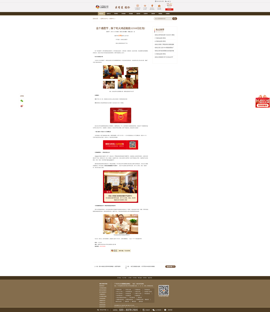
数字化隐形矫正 (102, 292)
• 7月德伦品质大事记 (160, 38)
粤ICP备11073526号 (130, 305)
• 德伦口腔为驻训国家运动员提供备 (164, 50)
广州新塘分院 (137, 295)
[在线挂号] (146, 309)
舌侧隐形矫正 (102, 294)
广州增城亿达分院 (139, 299)
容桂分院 (140, 297)
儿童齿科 (153, 13)
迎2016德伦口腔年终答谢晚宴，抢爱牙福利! (110, 266)
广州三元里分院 (119, 293)
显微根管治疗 (102, 300)
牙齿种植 (123, 13)
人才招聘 (129, 277)
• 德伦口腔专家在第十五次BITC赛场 (164, 35)
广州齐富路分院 (119, 295)
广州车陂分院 (147, 289)
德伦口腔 (122, 31)
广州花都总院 (128, 295)
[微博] (168, 1)
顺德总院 (147, 299)
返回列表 (169, 266)
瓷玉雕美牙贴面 (102, 296)
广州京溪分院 (147, 293)
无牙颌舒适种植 (102, 287)
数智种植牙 (101, 285)
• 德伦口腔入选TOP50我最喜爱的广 (164, 47)
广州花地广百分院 (148, 291)
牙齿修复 (131, 13)
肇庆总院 (134, 301)
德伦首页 (101, 13)
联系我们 (145, 277)
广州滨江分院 (128, 289)
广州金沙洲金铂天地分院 (121, 297)
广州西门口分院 (137, 293)
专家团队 (160, 13)
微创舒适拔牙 (102, 306)
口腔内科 (138, 13)
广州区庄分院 (137, 291)
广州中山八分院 (119, 291)
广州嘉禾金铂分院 (129, 299)
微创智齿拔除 (102, 304)
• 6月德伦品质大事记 (160, 41)
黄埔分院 (127, 301)
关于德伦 (119, 277)
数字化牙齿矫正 (102, 290)
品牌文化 (109, 13)
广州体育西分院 (128, 291)
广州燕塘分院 (137, 289)
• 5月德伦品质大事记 (160, 54)
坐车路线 (135, 277)
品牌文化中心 (104, 18)
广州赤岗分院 (128, 293)
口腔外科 (146, 13)
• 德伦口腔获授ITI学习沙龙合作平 (163, 57)
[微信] (166, 1)
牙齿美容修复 (102, 298)
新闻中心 (112, 18)
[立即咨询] (167, 309)
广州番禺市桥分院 (119, 299)
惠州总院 (141, 301)
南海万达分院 (119, 301)
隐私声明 (150, 277)
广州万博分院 (132, 297)
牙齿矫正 (116, 13)
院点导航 (124, 277)
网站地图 (140, 277)
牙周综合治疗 (102, 302)
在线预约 (168, 13)
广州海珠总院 (119, 289)
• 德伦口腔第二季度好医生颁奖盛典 (164, 44)
